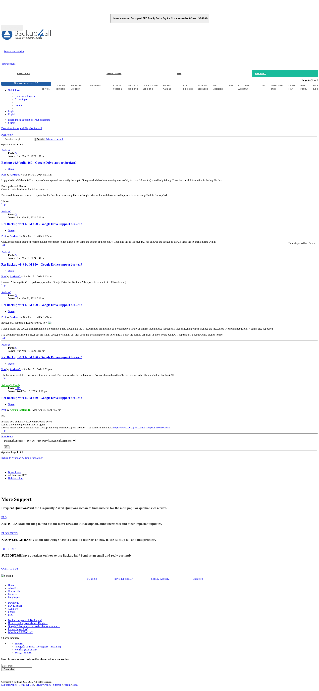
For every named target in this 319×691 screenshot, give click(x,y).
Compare (13, 608)
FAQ (4, 517)
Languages (13, 597)
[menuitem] (21, 99)
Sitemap (57, 684)
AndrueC (6, 150)
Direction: (54, 440)
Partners (12, 594)
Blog (10, 614)
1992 (18, 388)
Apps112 (164, 578)
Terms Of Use (26, 684)
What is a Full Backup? (20, 632)
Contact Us (14, 591)
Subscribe (8, 669)
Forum (11, 611)
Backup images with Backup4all (25, 620)
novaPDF (119, 578)
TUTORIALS (8, 549)
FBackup (92, 578)
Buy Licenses (15, 605)
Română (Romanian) (26, 649)
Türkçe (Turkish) (23, 652)
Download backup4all (13, 128)
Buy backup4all (33, 128)
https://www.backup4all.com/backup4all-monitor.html (141, 427)
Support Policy (9, 684)
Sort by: (31, 440)
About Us (13, 588)
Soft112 (155, 578)
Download (13, 602)
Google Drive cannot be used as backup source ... (34, 626)
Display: (8, 440)
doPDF (129, 578)
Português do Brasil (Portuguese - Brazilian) (38, 646)
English (19, 643)
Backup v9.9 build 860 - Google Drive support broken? (39, 162)
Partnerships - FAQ (18, 629)
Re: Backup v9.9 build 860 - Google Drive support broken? (41, 224)
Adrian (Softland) (10, 385)
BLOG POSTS (9, 533)
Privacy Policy (44, 684)
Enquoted (198, 578)
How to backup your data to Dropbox (28, 623)
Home (11, 585)
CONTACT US (9, 568)
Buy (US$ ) (12, 28)
